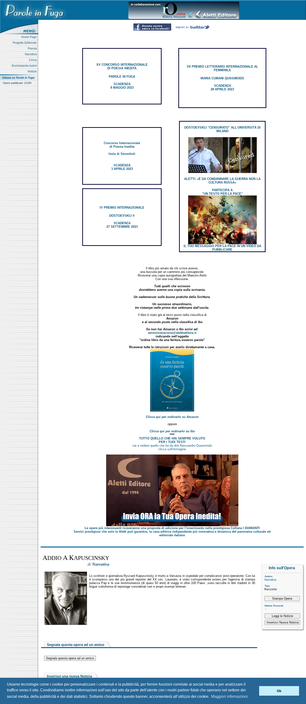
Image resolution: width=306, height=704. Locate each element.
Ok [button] (279, 691)
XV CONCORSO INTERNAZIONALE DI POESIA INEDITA (122, 66)
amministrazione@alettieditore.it (172, 333)
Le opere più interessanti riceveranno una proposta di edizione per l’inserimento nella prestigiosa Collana (172, 528)
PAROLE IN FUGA (122, 76)
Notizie (33, 71)
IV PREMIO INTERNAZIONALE (122, 207)
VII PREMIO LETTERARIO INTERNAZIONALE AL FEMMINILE (222, 68)
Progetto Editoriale (25, 42)
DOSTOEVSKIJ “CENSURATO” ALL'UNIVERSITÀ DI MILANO (222, 129)
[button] (254, 691)
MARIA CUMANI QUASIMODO (222, 78)
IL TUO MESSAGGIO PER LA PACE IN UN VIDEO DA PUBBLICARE (222, 247)
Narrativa (31, 54)
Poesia (33, 48)
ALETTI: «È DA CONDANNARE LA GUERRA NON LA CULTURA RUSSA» (222, 180)
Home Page (29, 37)
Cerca (33, 60)
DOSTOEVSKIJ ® (122, 215)
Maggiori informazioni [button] (229, 696)
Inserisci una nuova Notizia (69, 676)
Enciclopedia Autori (25, 65)
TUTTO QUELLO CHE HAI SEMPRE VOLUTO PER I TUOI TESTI (172, 440)
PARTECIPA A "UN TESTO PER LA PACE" (222, 191)
